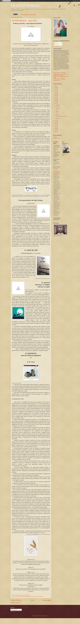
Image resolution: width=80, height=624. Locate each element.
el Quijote (21, 596)
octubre (57, 106)
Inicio (32, 600)
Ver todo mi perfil (56, 138)
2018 (56, 98)
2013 (56, 122)
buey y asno (18, 596)
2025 (56, 87)
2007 (56, 131)
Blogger (46, 615)
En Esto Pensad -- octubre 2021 (28, 14)
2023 (56, 90)
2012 (56, 123)
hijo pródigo (26, 596)
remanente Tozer (31, 596)
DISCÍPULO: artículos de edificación (59, 78)
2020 (56, 95)
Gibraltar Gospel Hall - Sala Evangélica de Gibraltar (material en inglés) (60, 74)
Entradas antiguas (47, 600)
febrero (57, 118)
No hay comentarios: (26, 595)
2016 (56, 102)
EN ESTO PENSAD (25, 5)
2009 (56, 128)
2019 (56, 97)
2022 (56, 92)
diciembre (57, 105)
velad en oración (40, 596)
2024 (56, 89)
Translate (18, 611)
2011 (56, 125)
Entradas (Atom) (18, 602)
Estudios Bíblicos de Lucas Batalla (59, 72)
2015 (56, 103)
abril (56, 113)
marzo (57, 114)
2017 (56, 100)
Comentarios (57, 44)
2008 (56, 130)
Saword (35, 596)
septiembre (58, 108)
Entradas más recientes (16, 600)
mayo (57, 111)
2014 (56, 120)
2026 (56, 85)
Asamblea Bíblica (56, 80)
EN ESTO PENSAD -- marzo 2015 (24, 20)
